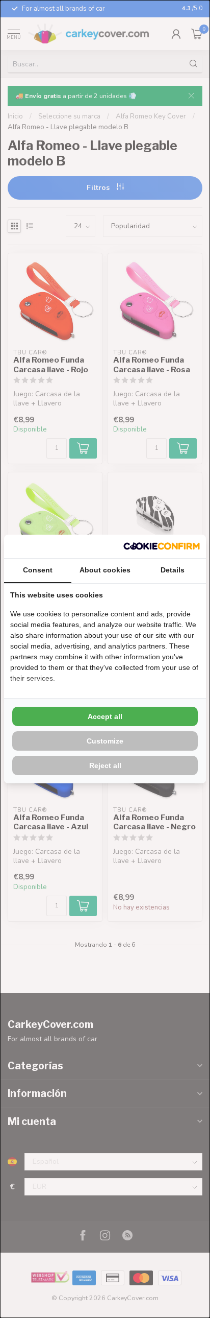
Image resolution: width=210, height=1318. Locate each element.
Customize (105, 741)
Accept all (105, 716)
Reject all (105, 765)
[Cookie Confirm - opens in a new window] (161, 546)
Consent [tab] (37, 570)
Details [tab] (173, 570)
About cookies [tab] (105, 570)
